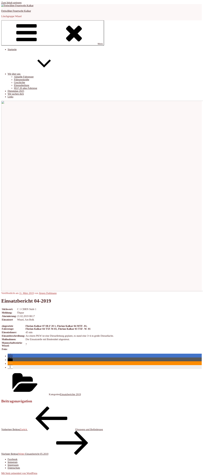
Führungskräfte (21, 79)
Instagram (12, 462)
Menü (100, 44)
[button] (10, 356)
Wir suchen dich (16, 94)
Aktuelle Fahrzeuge (24, 76)
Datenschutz (14, 467)
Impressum (13, 465)
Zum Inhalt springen (11, 2)
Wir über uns (14, 74)
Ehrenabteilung (21, 85)
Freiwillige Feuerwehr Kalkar (16, 11)
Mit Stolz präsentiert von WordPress (19, 473)
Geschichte (19, 82)
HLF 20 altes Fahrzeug (25, 88)
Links (10, 96)
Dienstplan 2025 (16, 91)
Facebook (12, 459)
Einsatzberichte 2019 (70, 394)
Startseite (12, 49)
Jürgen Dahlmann (48, 293)
